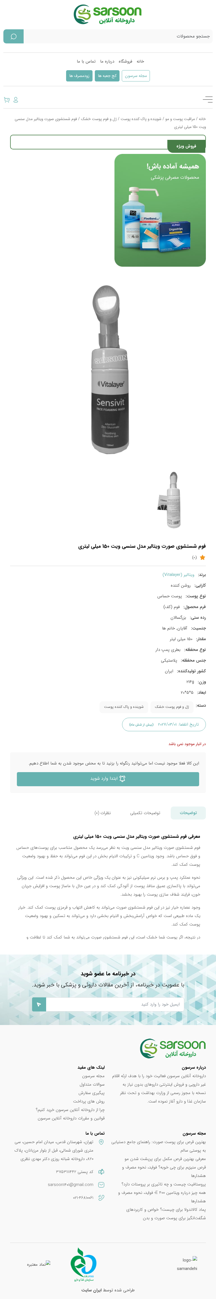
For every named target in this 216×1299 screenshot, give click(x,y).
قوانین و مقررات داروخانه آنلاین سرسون (71, 1118)
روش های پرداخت (89, 1101)
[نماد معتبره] (38, 1264)
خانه (140, 61)
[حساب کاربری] (15, 99)
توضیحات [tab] (188, 813)
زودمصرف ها (79, 76)
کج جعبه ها (107, 76)
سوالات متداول (92, 1084)
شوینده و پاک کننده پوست (141, 119)
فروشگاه (125, 61)
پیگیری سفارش (91, 1093)
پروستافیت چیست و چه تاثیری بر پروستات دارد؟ (164, 1184)
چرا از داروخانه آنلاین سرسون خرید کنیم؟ (70, 1109)
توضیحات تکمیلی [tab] (145, 813)
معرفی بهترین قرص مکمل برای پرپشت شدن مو (165, 1159)
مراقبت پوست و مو (180, 119)
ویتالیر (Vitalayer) (178, 574)
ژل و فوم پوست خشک (99, 119)
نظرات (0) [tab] (102, 813)
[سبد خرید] (6, 99)
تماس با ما (86, 61)
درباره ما (107, 61)
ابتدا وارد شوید (104, 778)
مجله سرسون (136, 76)
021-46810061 (83, 1197)
